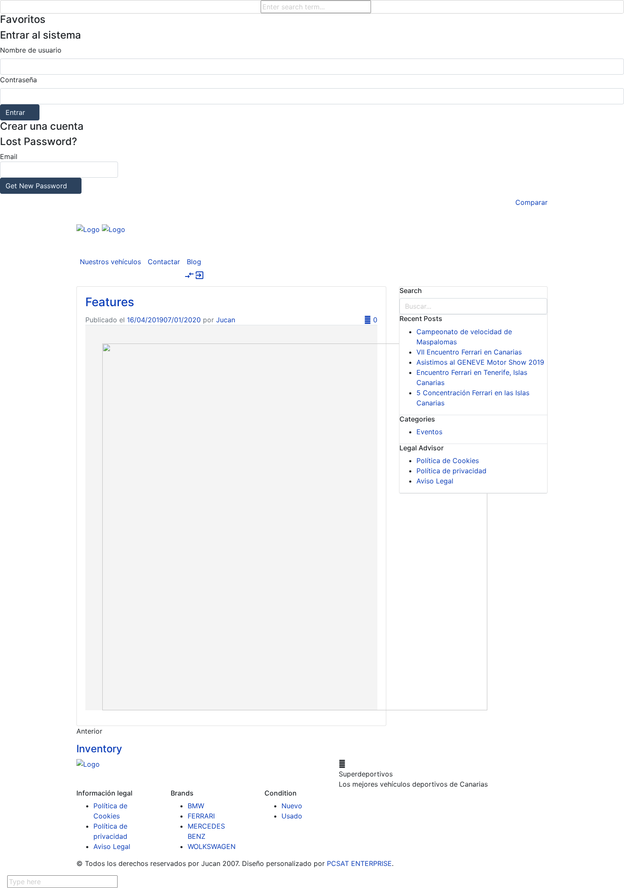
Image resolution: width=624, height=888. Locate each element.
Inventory (99, 749)
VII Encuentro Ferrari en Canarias (469, 352)
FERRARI (201, 816)
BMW (196, 805)
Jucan (225, 320)
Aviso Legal (434, 481)
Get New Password (36, 186)
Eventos (429, 431)
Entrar (15, 112)
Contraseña (18, 79)
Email (33, 171)
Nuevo (291, 805)
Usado (291, 816)
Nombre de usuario (31, 50)
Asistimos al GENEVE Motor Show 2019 (480, 362)
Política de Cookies (447, 460)
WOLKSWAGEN (212, 846)
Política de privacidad (451, 470)
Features (109, 302)
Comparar (531, 202)
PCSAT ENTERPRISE (359, 863)
